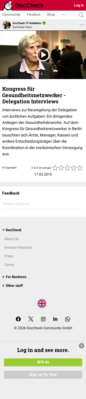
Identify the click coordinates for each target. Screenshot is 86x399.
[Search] (80, 15)
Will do (43, 362)
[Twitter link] (31, 319)
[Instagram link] (43, 319)
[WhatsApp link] (67, 319)
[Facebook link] (18, 319)
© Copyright (9, 167)
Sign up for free (43, 374)
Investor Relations (18, 247)
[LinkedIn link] (55, 319)
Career (9, 265)
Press (8, 256)
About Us (11, 239)
